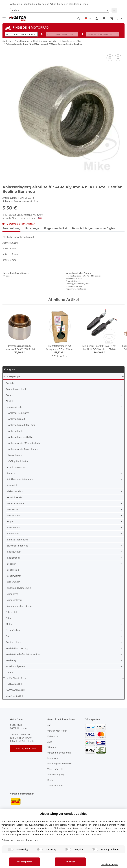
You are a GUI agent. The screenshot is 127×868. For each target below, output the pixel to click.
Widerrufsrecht (55, 769)
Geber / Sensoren (16, 503)
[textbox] (59, 10)
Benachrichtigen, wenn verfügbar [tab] (93, 228)
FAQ (49, 725)
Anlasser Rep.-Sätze (18, 412)
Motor (9, 624)
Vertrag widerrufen (26, 748)
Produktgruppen (12, 376)
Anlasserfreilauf (16, 418)
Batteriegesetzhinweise (59, 763)
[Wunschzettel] (104, 18)
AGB (49, 741)
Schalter (11, 563)
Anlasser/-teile (14, 407)
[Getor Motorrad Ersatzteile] (17, 18)
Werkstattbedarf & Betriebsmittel (23, 654)
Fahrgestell (11, 612)
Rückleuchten (14, 551)
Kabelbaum (13, 533)
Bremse (10, 395)
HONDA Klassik (14, 683)
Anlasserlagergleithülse (26, 201)
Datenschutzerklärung (13, 840)
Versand (28, 214)
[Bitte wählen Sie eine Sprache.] (87, 18)
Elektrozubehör (15, 491)
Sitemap (51, 747)
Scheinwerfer (14, 575)
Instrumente (13, 527)
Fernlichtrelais (14, 497)
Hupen (10, 521)
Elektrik (9, 401)
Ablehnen (70, 861)
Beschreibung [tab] (11, 228)
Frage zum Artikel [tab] (55, 228)
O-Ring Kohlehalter (18, 461)
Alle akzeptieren (24, 861)
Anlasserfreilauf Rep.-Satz (21, 424)
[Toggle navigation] (4, 17)
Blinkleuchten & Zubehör (20, 479)
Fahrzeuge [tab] (32, 228)
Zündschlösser (14, 599)
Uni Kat (9, 672)
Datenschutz (53, 736)
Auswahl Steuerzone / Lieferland (19, 218)
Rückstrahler (13, 557)
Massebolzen (15, 455)
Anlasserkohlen (16, 431)
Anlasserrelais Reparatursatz (23, 449)
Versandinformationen (59, 752)
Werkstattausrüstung (17, 648)
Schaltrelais (13, 569)
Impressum (53, 758)
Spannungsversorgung (19, 587)
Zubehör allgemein (16, 666)
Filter (8, 618)
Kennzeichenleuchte (17, 539)
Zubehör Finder (55, 785)
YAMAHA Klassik (14, 695)
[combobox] (59, 10)
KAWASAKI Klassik (15, 689)
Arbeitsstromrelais (16, 467)
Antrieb (10, 383)
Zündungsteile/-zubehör (19, 606)
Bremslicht (12, 485)
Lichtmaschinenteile (17, 545)
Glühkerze (12, 509)
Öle (7, 636)
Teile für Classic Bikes (14, 678)
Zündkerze (12, 593)
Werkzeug (11, 660)
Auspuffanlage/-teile (16, 389)
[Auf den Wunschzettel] (118, 57)
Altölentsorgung (55, 774)
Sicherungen (13, 581)
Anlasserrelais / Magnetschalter (24, 443)
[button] (78, 18)
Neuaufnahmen (14, 630)
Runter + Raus (13, 642)
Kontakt (51, 780)
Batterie (11, 473)
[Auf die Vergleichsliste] (110, 57)
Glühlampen (13, 515)
